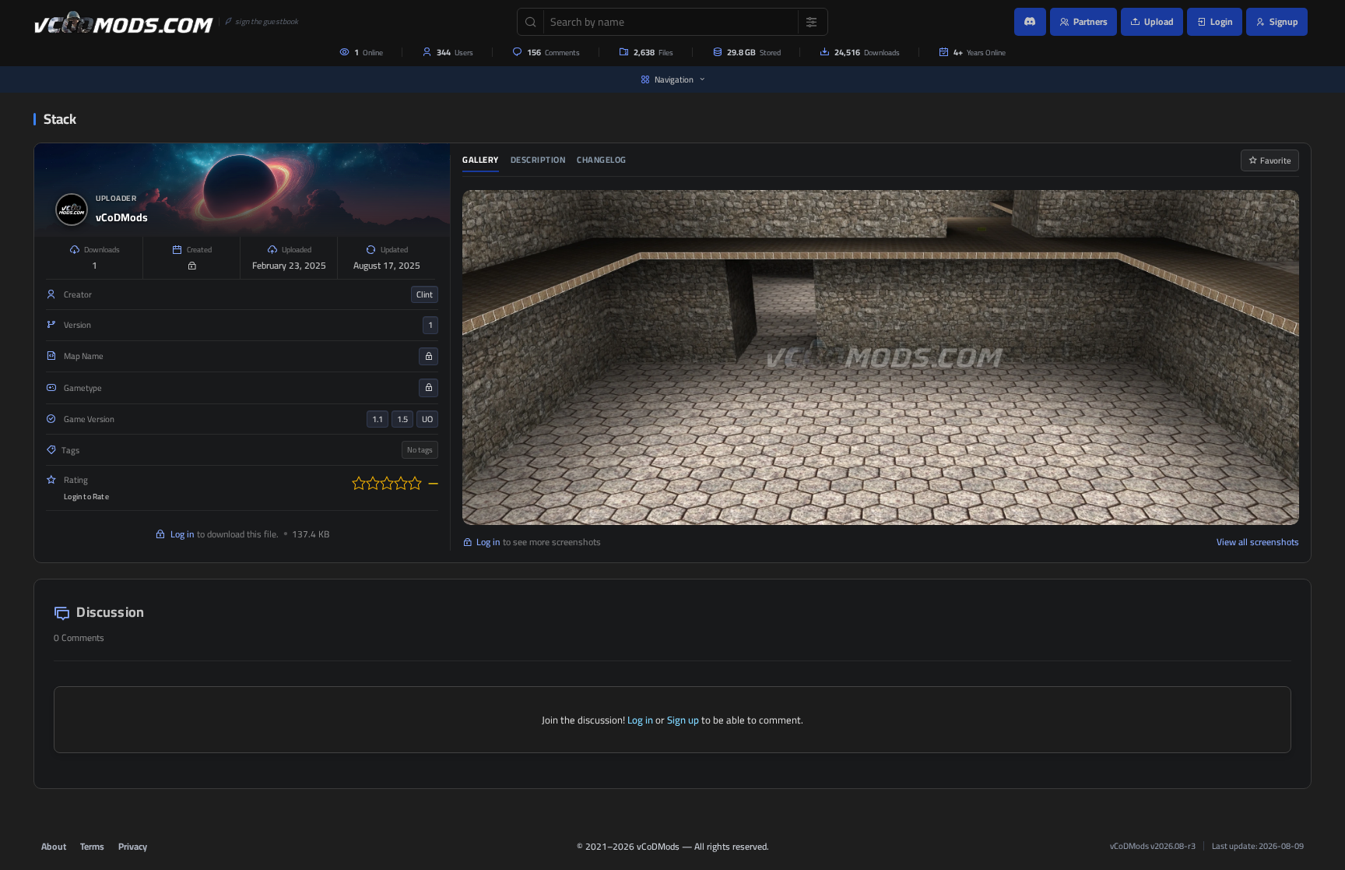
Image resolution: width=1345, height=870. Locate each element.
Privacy (132, 846)
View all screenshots (1258, 542)
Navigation (674, 79)
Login (1221, 21)
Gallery (480, 159)
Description (538, 159)
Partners (1090, 21)
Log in (182, 534)
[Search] (531, 21)
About (53, 846)
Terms (92, 846)
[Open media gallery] (880, 357)
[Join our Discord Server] (1030, 22)
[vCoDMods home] (123, 21)
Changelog (602, 159)
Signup (1283, 21)
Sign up (683, 719)
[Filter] (808, 21)
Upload (1159, 21)
